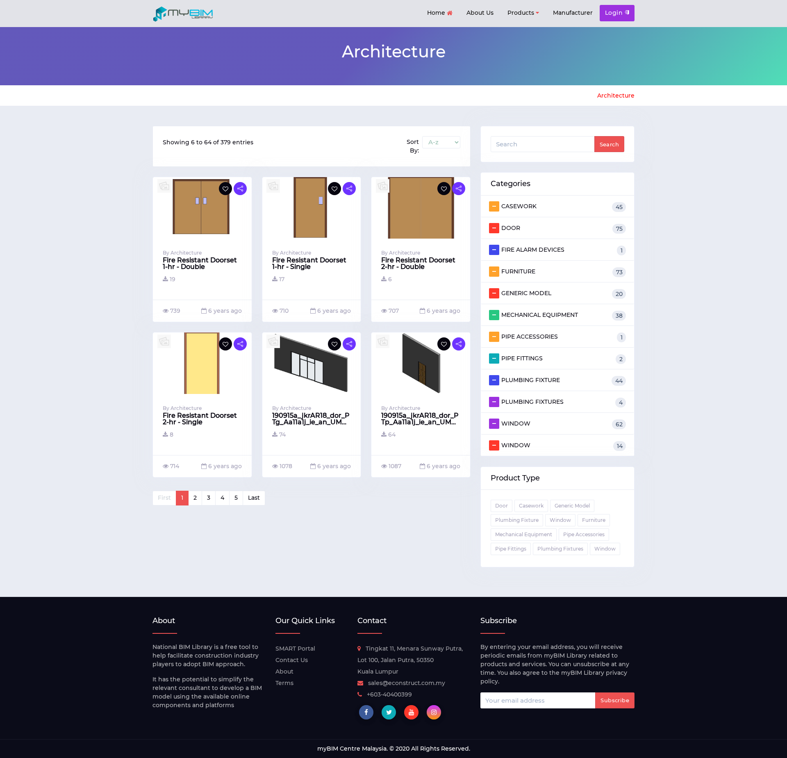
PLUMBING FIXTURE (562, 380)
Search (609, 144)
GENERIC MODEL (562, 293)
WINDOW (562, 424)
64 (392, 434)
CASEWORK (562, 207)
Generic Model (572, 506)
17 (281, 279)
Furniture (593, 520)
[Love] (225, 188)
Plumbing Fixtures (560, 549)
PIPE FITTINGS (562, 359)
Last (254, 497)
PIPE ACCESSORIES (562, 337)
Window (560, 520)
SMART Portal (295, 648)
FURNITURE (562, 272)
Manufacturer (573, 12)
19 (172, 279)
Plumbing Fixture (517, 520)
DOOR (562, 228)
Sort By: (413, 146)
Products (521, 12)
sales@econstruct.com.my (406, 683)
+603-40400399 (389, 694)
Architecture (616, 95)
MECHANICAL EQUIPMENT (562, 315)
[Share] (240, 188)
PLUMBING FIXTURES (562, 402)
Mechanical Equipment (523, 534)
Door (501, 506)
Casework (531, 506)
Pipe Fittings (510, 549)
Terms (284, 683)
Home (437, 12)
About (284, 671)
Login (615, 12)
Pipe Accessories (584, 534)
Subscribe (614, 700)
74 (282, 434)
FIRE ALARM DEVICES (562, 250)
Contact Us (291, 660)
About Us (480, 12)
